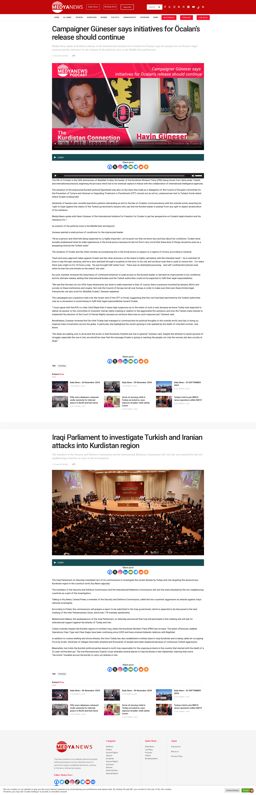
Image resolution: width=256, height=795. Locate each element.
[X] (115, 167)
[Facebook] (109, 167)
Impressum (176, 747)
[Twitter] (61, 782)
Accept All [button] (247, 790)
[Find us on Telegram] (188, 7)
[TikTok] (77, 782)
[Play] (55, 175)
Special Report (112, 773)
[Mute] (193, 175)
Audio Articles (112, 770)
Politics (115, 17)
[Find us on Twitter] (169, 7)
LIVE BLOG (203, 17)
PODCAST (186, 17)
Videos (148, 755)
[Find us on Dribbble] (184, 7)
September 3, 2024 (182, 389)
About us (175, 751)
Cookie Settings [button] (232, 790)
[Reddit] (141, 167)
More (155, 17)
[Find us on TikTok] (198, 7)
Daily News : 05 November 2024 (137, 382)
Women (104, 17)
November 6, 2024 (78, 386)
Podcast (148, 752)
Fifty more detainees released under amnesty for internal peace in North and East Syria (84, 400)
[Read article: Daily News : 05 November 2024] (112, 387)
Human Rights (129, 17)
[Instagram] (120, 167)
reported (105, 583)
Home (56, 17)
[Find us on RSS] (179, 7)
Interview (110, 764)
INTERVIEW (144, 17)
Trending (62, 366)
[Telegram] (135, 167)
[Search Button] (159, 7)
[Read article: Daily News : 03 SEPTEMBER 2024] (164, 387)
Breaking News (151, 758)
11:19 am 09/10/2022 (60, 464)
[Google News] (93, 782)
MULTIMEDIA (169, 17)
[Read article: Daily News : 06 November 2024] (60, 387)
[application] (128, 175)
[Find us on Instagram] (174, 7)
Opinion (79, 17)
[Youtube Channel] (87, 782)
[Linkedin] (125, 167)
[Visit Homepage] (67, 7)
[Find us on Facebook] (165, 7)
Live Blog (149, 750)
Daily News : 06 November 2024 (85, 382)
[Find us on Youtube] (193, 7)
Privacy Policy (177, 756)
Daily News (149, 747)
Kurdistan (91, 17)
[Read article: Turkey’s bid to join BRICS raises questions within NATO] (164, 401)
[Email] (130, 167)
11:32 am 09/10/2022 (60, 56)
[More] (146, 167)
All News (67, 17)
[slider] (199, 175)
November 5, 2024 (130, 386)
